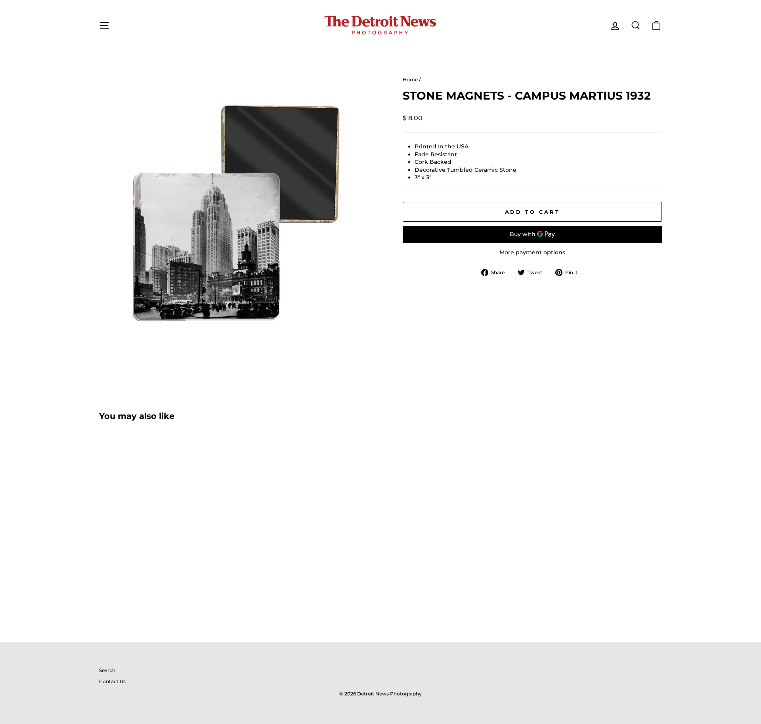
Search (107, 670)
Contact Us (112, 681)
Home (410, 80)
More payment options (532, 252)
